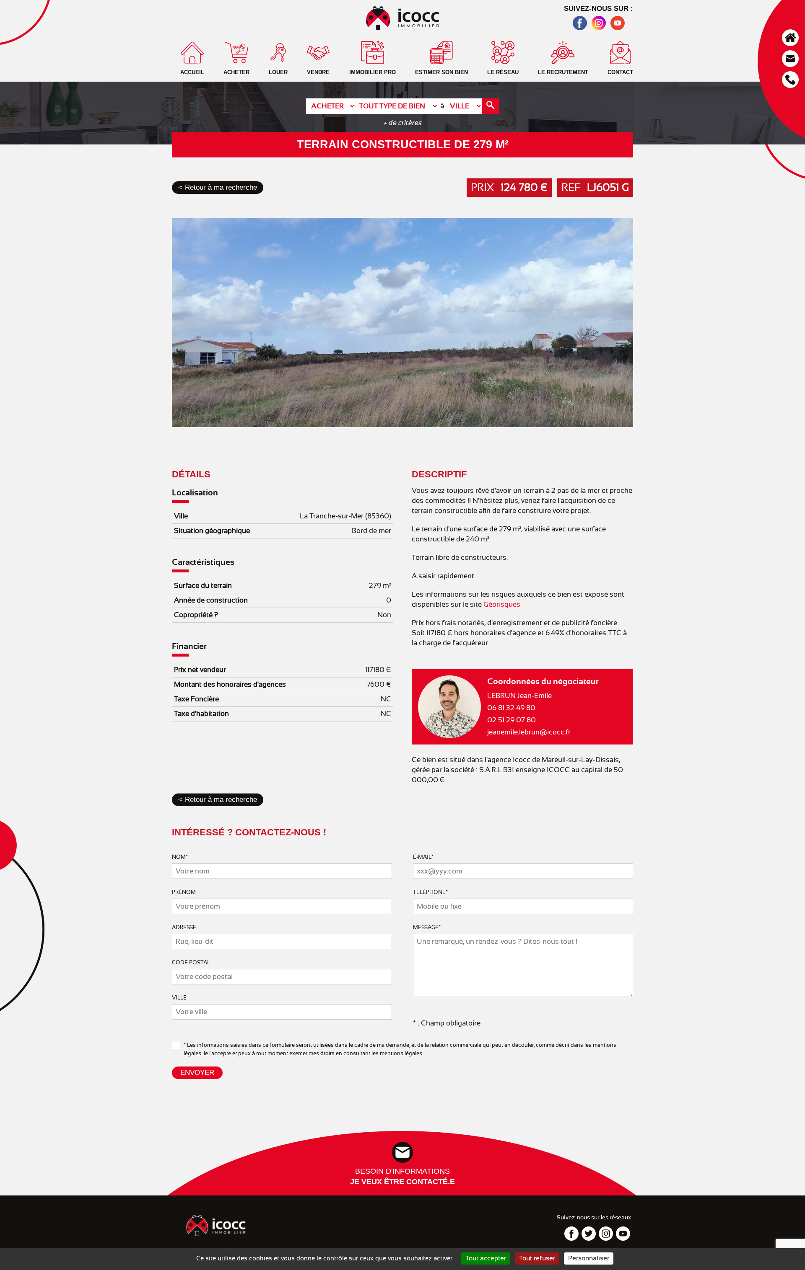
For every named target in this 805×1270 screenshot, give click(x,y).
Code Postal (191, 962)
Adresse (184, 927)
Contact (790, 58)
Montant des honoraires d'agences (230, 684)
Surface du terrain (203, 586)
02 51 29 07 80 (511, 720)
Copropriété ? (196, 615)
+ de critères (403, 123)
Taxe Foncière (196, 699)
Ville (181, 516)
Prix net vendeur (200, 670)
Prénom (184, 892)
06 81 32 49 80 (511, 708)
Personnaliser (588, 1258)
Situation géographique (212, 531)
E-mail (423, 857)
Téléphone (790, 79)
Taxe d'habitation (201, 714)
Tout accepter (485, 1258)
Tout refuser (537, 1258)
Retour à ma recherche (221, 187)
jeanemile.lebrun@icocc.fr (529, 732)
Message (427, 927)
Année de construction (211, 600)
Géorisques (501, 604)
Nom (180, 857)
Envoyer (197, 1073)
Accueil (790, 37)
